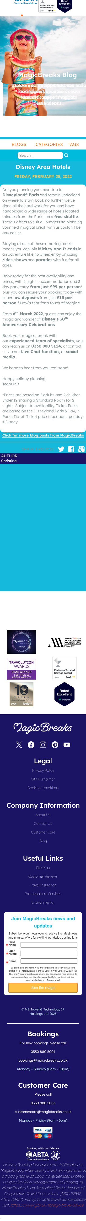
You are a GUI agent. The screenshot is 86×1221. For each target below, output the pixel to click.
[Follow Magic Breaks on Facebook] (31, 745)
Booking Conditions (43, 787)
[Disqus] (43, 526)
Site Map (43, 867)
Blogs (19, 144)
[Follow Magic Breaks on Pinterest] (55, 745)
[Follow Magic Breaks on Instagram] (43, 745)
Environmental (43, 902)
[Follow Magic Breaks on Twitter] (19, 745)
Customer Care (43, 832)
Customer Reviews (43, 876)
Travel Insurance (43, 885)
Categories (49, 144)
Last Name (13, 952)
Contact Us (43, 823)
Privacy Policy (43, 770)
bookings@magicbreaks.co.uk (43, 1060)
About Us (43, 814)
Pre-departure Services (43, 893)
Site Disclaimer (43, 779)
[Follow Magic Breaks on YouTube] (67, 745)
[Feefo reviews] (47, 11)
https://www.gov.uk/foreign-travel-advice (47, 1205)
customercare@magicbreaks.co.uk (43, 1111)
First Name (13, 943)
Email (12, 961)
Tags (73, 144)
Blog (43, 841)
